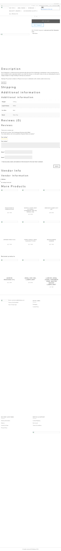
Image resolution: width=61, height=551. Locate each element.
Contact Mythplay (36, 420)
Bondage (31, 8)
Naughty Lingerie (15, 11)
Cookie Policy (36, 307)
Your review (4, 141)
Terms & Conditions (37, 425)
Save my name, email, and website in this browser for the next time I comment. (22, 161)
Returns (3, 423)
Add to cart (46, 21)
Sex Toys (12, 8)
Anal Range (21, 8)
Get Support (38, 25)
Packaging (35, 304)
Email (3, 157)
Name (3, 152)
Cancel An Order (4, 425)
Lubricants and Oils (48, 30)
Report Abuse (34, 33)
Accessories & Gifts (30, 11)
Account (56, 3)
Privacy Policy (4, 428)
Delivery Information (5, 420)
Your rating (4, 137)
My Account (35, 423)
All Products (13, 14)
